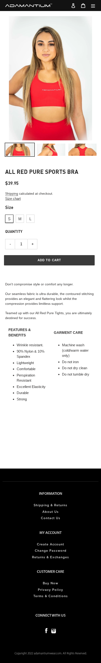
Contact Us (50, 518)
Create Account (50, 544)
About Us (50, 512)
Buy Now (50, 583)
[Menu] (93, 5)
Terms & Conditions (50, 596)
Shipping (11, 193)
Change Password (50, 550)
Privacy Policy (50, 590)
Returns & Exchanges (50, 557)
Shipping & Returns (50, 505)
